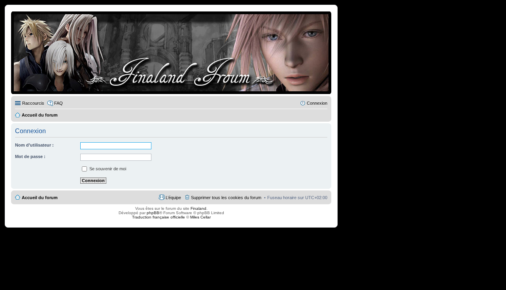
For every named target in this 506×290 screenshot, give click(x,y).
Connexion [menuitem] (317, 103)
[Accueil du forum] (171, 52)
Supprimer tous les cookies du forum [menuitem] (226, 197)
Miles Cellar (200, 217)
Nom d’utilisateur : (34, 145)
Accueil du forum (40, 197)
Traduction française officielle (158, 217)
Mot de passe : (30, 156)
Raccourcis (33, 103)
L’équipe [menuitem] (173, 197)
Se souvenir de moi (107, 168)
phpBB (153, 213)
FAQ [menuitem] (58, 103)
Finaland (198, 208)
